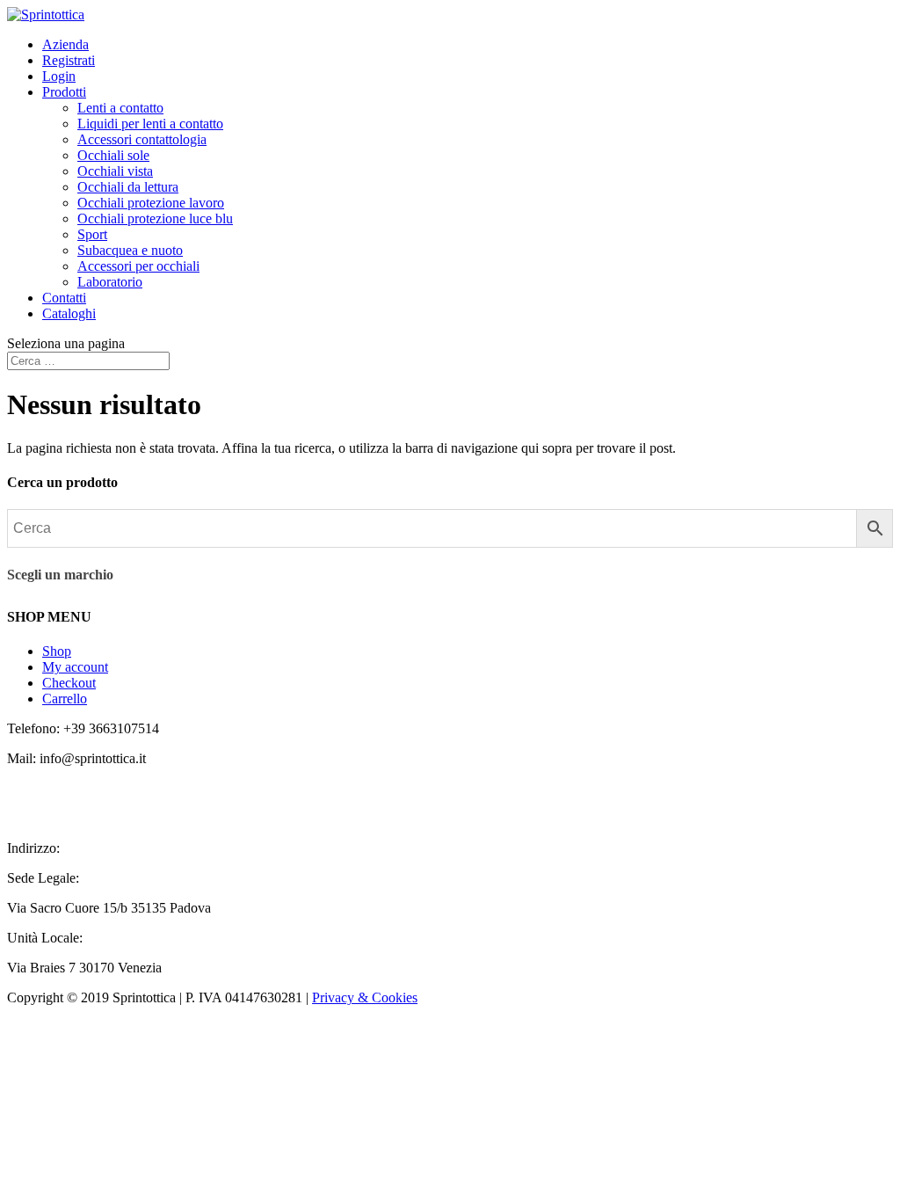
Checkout (69, 682)
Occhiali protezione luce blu (155, 218)
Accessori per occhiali (138, 265)
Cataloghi (69, 313)
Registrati (68, 60)
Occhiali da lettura (127, 186)
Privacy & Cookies (364, 997)
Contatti (64, 297)
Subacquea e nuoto (130, 250)
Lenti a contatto (120, 107)
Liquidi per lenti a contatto (150, 123)
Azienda (65, 44)
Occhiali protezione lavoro (150, 202)
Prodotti (64, 91)
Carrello (64, 698)
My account (75, 666)
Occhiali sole (113, 155)
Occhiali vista (115, 171)
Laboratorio (109, 281)
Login (59, 76)
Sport (92, 234)
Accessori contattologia (142, 139)
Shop (56, 651)
